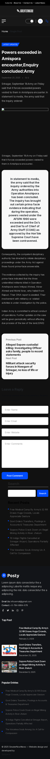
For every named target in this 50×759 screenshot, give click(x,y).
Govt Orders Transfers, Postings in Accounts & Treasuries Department (28, 523)
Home (5, 31)
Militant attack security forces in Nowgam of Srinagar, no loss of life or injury (22, 368)
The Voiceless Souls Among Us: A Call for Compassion (27, 551)
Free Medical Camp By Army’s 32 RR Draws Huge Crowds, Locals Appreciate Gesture (29, 513)
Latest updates (10, 44)
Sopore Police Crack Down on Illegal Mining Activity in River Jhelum (29, 531)
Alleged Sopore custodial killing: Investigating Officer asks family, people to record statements (24, 349)
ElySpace (6, 754)
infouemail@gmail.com (21, 601)
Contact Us (27, 3)
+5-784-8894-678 (19, 605)
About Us (17, 3)
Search (13, 484)
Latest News (40, 3)
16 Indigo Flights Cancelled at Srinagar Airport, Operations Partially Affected (29, 541)
